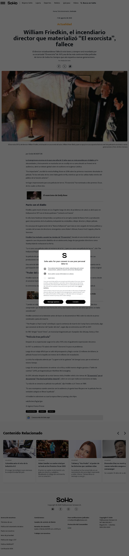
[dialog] (64, 278)
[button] (64, 278)
